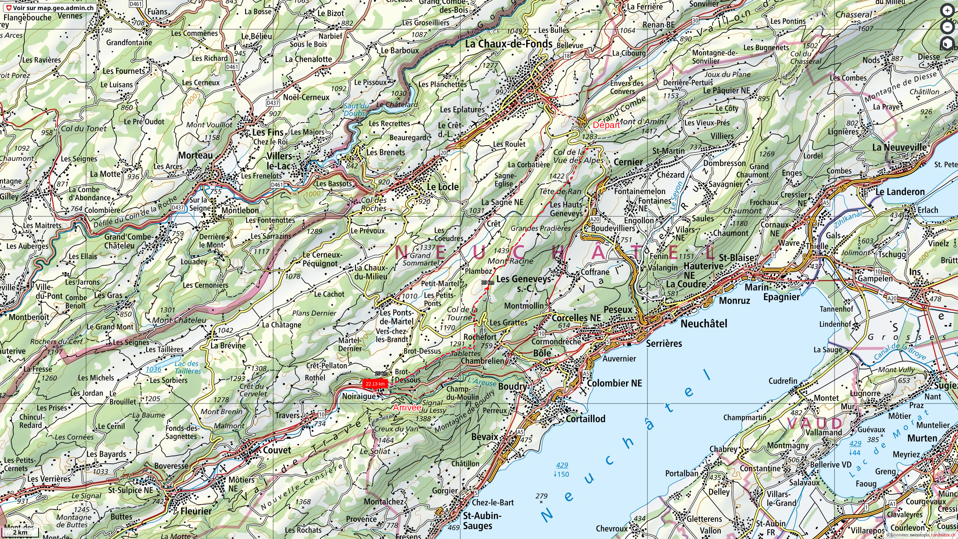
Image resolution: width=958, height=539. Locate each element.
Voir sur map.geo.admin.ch (53, 8)
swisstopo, (920, 535)
